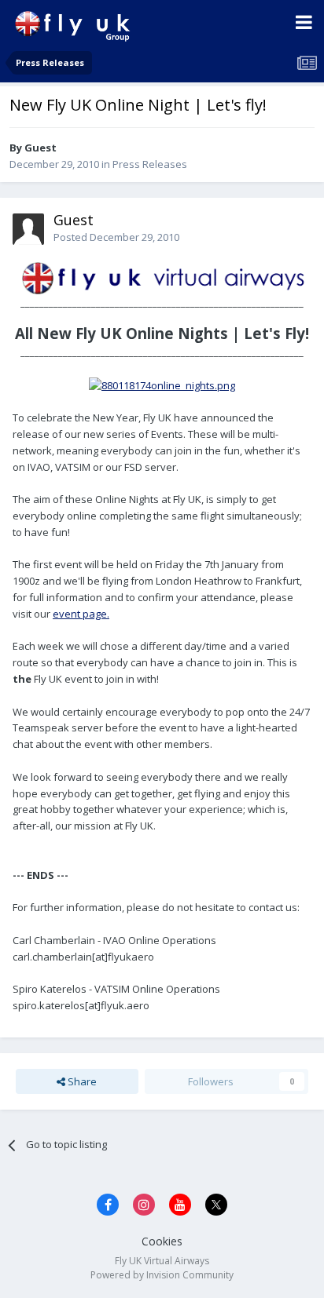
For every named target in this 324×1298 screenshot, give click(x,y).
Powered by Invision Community (162, 1275)
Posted (116, 237)
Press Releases (149, 164)
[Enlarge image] (162, 276)
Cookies (162, 1241)
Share (81, 1081)
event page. (81, 614)
